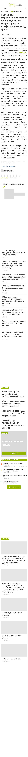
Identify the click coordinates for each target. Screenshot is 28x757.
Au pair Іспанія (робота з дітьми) (11, 637)
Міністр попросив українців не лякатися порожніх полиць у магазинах (13, 403)
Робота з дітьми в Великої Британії (12, 614)
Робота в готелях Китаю (11, 659)
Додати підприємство (14, 487)
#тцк (7, 166)
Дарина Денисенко (8, 170)
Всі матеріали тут (14, 453)
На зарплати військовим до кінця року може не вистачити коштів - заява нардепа (13, 312)
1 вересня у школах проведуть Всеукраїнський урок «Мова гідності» (13, 288)
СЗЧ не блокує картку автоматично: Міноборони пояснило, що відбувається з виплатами (13, 300)
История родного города (12, 442)
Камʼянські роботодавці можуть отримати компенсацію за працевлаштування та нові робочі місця (14, 265)
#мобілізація (12, 166)
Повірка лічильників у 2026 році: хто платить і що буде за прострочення (13, 413)
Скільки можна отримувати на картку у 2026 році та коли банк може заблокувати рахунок (14, 277)
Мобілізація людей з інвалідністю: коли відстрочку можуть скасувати (13, 253)
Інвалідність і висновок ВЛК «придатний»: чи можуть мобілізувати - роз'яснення (12, 334)
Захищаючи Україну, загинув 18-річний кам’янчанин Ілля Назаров (13, 394)
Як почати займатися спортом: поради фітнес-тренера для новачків (13, 323)
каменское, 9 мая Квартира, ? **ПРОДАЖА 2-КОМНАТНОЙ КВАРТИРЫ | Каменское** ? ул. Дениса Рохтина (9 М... (14, 559)
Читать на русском (5, 34)
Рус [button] (5, 8)
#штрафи (3, 166)
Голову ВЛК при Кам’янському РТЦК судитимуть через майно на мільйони (14, 424)
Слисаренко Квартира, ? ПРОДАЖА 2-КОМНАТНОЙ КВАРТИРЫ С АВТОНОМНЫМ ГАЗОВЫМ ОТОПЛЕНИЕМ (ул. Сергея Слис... (13, 588)
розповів (22, 53)
